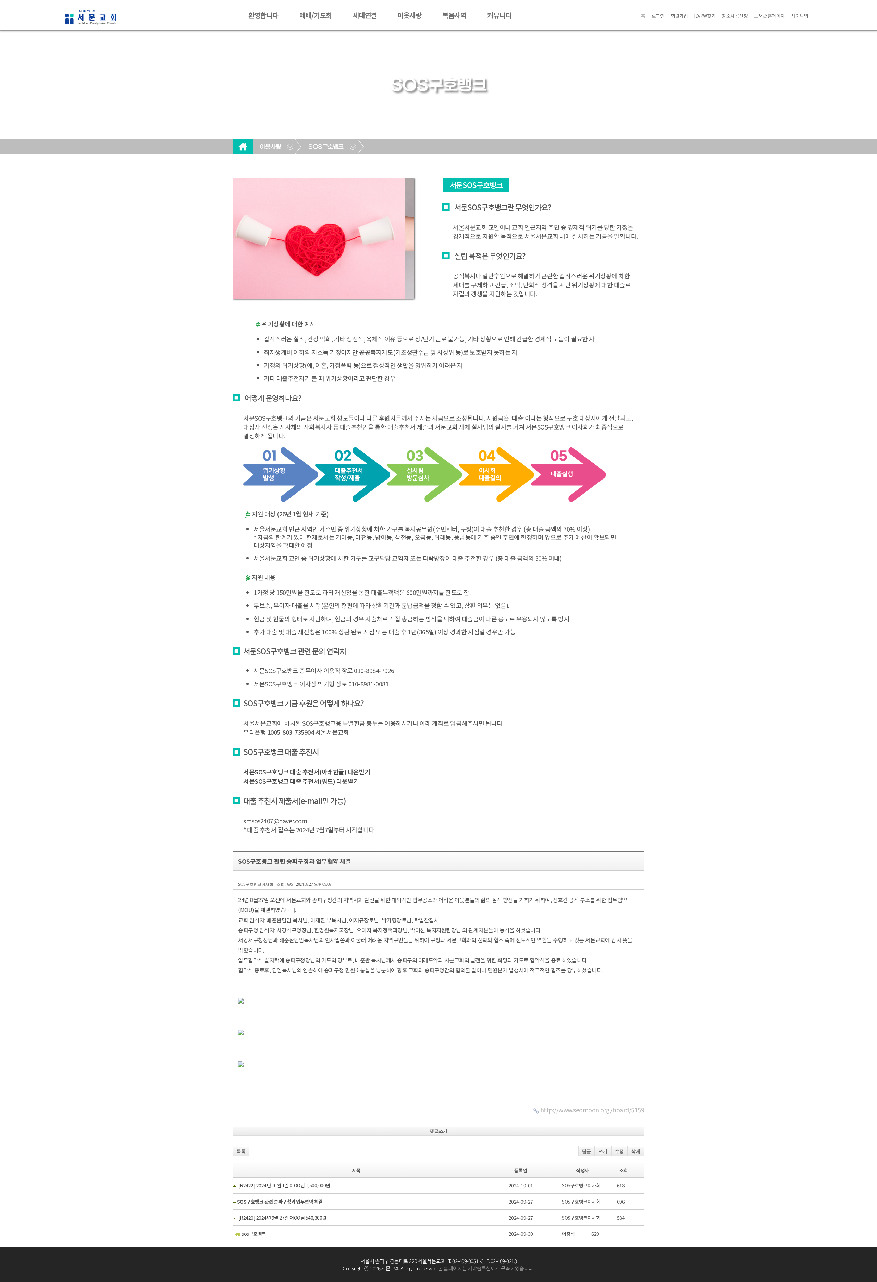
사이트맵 (799, 16)
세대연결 (365, 15)
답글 (586, 1151)
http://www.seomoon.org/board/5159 (592, 1109)
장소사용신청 (735, 16)
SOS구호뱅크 (326, 147)
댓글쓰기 (438, 1131)
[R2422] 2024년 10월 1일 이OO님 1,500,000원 (284, 1185)
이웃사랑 (409, 15)
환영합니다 (263, 15)
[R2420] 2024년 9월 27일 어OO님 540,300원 (282, 1217)
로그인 (658, 16)
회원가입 (679, 16)
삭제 (635, 1151)
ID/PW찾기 (705, 16)
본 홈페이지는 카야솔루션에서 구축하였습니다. (486, 1268)
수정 (619, 1151)
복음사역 (454, 15)
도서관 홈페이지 (769, 16)
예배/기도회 (315, 15)
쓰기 (602, 1151)
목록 (241, 1151)
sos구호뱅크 (254, 1233)
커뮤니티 (499, 15)
